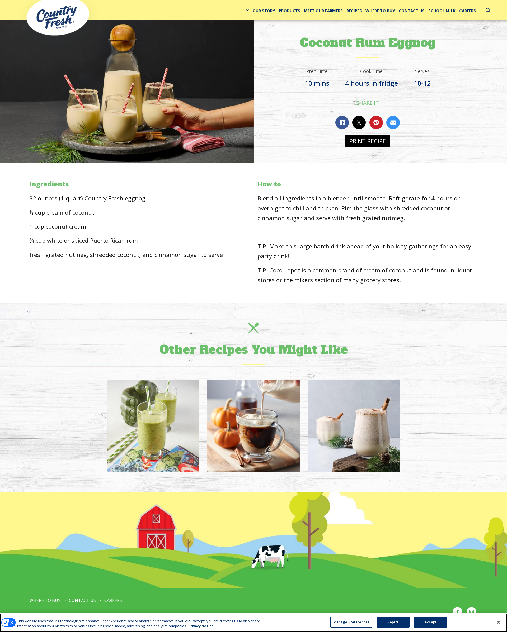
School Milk (442, 10)
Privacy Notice (200, 626)
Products (289, 10)
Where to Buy (380, 10)
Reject (393, 622)
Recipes (354, 10)
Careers (467, 10)
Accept (430, 622)
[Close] (498, 622)
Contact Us (412, 10)
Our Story (263, 10)
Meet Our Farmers (323, 10)
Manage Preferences (351, 622)
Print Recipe (367, 141)
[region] (253, 622)
